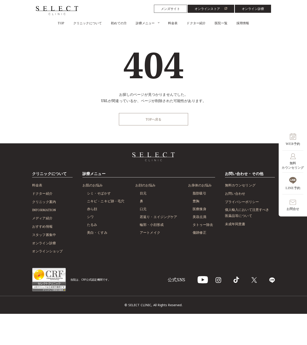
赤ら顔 (92, 209)
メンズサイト (170, 9)
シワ (90, 216)
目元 (143, 193)
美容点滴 (199, 216)
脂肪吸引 (199, 193)
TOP (61, 23)
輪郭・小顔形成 (152, 224)
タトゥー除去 (203, 224)
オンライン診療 (253, 9)
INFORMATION (44, 209)
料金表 (173, 23)
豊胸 (196, 201)
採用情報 (242, 23)
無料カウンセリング (240, 185)
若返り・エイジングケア (158, 216)
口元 (143, 209)
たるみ (92, 224)
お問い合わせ (235, 193)
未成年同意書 (235, 224)
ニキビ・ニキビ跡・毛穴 (106, 201)
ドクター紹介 (196, 23)
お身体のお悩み (200, 185)
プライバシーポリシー (242, 201)
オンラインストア (207, 9)
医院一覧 (221, 23)
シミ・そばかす (99, 193)
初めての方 (119, 23)
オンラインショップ (47, 251)
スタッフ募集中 (44, 234)
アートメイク (150, 232)
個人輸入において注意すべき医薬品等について (247, 212)
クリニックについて (87, 23)
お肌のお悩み (92, 185)
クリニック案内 (44, 201)
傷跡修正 (199, 232)
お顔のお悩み (145, 185)
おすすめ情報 (42, 226)
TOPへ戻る (154, 119)
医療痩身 (199, 209)
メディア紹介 (42, 218)
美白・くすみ (97, 232)
